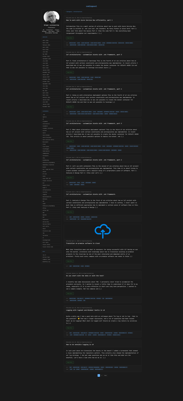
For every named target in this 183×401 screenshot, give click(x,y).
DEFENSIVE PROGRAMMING (94, 367)
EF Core (45, 174)
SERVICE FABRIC (129, 42)
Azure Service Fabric (48, 139)
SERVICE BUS (121, 42)
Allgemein (45, 121)
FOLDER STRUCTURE (134, 146)
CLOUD (103, 42)
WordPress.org (46, 261)
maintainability (47, 196)
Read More (69, 38)
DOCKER (117, 111)
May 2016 (45, 90)
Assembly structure (48, 128)
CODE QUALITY (80, 298)
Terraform (45, 235)
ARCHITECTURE (73, 42)
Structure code (47, 231)
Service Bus (46, 221)
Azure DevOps (46, 135)
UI (43, 237)
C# (74, 369)
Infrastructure (47, 190)
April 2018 (45, 65)
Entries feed (46, 257)
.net (44, 114)
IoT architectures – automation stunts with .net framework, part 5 (94, 55)
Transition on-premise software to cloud (83, 243)
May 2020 (45, 54)
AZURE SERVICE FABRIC (96, 42)
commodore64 (46, 153)
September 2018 (47, 58)
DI (85, 334)
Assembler (45, 126)
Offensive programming (49, 205)
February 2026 (46, 45)
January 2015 (46, 104)
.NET (71, 217)
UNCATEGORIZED (109, 298)
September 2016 (47, 83)
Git (43, 183)
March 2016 (45, 95)
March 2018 (45, 67)
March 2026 (45, 42)
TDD (43, 233)
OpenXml (45, 215)
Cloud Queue (46, 146)
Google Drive (46, 185)
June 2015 (45, 102)
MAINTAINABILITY (123, 332)
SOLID (44, 228)
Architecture (46, 123)
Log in (44, 255)
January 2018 (46, 70)
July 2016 (45, 86)
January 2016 (46, 99)
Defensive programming (49, 162)
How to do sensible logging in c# (80, 344)
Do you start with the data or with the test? (85, 276)
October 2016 (46, 81)
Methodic (45, 199)
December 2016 (46, 79)
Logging (45, 194)
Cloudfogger (46, 148)
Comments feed (46, 259)
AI (43, 119)
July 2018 (45, 61)
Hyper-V (45, 187)
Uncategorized (46, 240)
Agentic (45, 117)
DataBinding (46, 160)
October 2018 (46, 56)
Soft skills (46, 226)
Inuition (45, 192)
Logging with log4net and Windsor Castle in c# (85, 310)
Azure (44, 132)
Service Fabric (47, 224)
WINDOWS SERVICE (113, 113)
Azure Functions (47, 137)
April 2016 (45, 93)
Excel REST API (47, 178)
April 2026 (45, 40)
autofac (45, 130)
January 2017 (46, 77)
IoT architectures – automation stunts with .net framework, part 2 (94, 160)
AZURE (78, 42)
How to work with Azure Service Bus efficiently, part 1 (89, 20)
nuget (44, 203)
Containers (45, 155)
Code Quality (46, 151)
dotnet (44, 171)
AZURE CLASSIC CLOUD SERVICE (84, 113)
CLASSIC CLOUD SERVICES (104, 150)
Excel (44, 176)
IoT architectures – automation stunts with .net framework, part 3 (94, 123)
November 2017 (46, 72)
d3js (44, 158)
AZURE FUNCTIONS (85, 42)
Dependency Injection (48, 164)
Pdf (43, 217)
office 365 (45, 210)
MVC (43, 201)
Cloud (44, 144)
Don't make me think (48, 169)
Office (44, 208)
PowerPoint (45, 219)
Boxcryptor (45, 142)
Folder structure (47, 180)
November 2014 (46, 106)
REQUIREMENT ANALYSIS (86, 219)
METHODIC (88, 217)
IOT (78, 219)
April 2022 (45, 47)
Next (106, 375)
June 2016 (45, 88)
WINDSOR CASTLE (116, 334)
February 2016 (46, 97)
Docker (44, 167)
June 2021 (45, 51)
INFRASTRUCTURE (108, 332)
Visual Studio (46, 244)
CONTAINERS (99, 111)
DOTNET (101, 332)
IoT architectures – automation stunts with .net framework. (91, 194)
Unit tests (45, 242)
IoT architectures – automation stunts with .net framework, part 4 (94, 89)
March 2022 (45, 49)
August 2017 (46, 74)
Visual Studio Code (48, 247)
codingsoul (91, 6)
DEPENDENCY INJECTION (112, 42)
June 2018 (45, 63)
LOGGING (115, 332)
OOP (43, 212)
